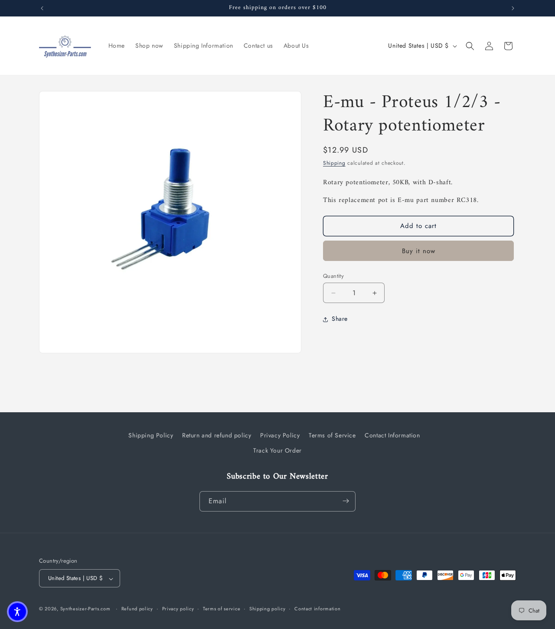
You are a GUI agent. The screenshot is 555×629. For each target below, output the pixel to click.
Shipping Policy (150, 435)
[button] (470, 45)
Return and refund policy (216, 435)
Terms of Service (332, 435)
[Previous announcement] (42, 8)
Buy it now (418, 251)
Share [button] (340, 319)
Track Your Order (277, 450)
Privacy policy (178, 608)
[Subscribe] (345, 501)
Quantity (333, 276)
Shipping (334, 163)
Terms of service (221, 608)
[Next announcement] (512, 8)
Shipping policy (267, 608)
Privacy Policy (280, 435)
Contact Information (392, 435)
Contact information (317, 608)
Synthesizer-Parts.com (85, 609)
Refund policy (137, 608)
